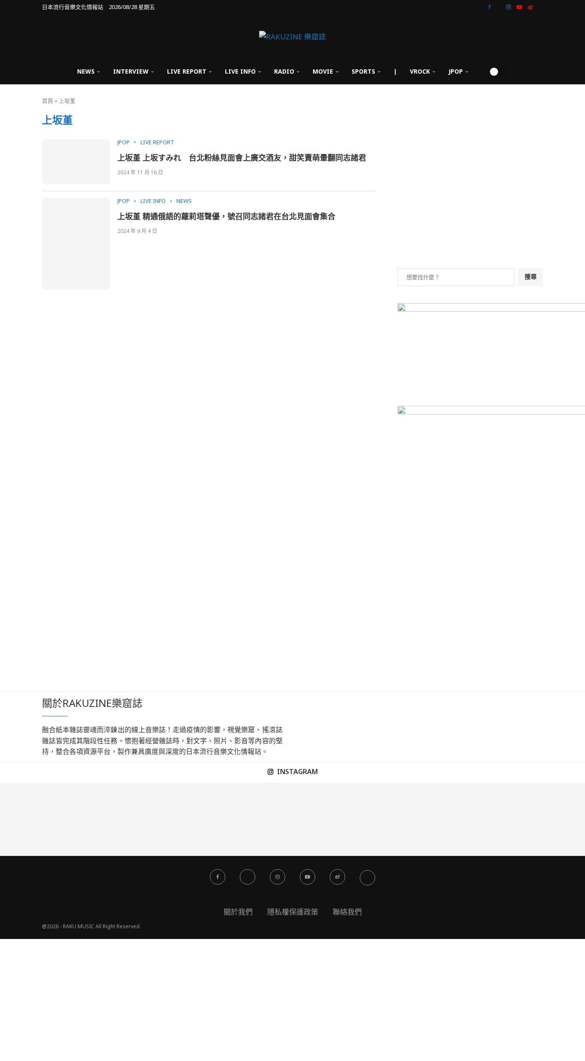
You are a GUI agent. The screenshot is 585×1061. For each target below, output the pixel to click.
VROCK (420, 71)
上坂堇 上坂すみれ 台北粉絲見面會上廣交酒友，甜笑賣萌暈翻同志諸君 (241, 157)
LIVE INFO (240, 71)
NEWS (86, 71)
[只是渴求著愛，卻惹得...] (183, 819)
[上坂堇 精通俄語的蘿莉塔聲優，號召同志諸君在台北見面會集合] (76, 243)
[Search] (479, 71)
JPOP (455, 71)
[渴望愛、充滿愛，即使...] (255, 819)
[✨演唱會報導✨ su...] (36, 819)
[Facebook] (489, 7)
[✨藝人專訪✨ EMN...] (329, 819)
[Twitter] (498, 7)
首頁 (47, 100)
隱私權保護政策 (292, 912)
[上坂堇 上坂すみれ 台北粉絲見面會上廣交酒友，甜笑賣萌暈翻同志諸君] (76, 162)
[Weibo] (530, 7)
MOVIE (323, 71)
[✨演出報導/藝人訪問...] (402, 819)
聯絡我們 (347, 912)
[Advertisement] (470, 191)
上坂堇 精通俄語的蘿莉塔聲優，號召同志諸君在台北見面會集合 (226, 216)
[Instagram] (508, 7)
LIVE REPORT (186, 71)
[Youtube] (519, 7)
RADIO (284, 71)
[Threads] (541, 7)
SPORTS (363, 71)
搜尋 (531, 276)
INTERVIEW (131, 71)
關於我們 (238, 912)
